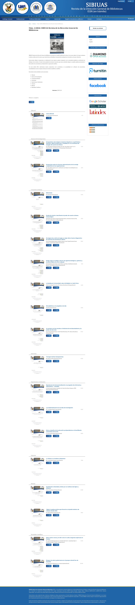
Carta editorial (50, 113)
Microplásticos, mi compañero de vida (56, 306)
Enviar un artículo (98, 28)
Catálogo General (7, 19)
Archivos (34, 23)
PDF (32, 102)
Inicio (30, 23)
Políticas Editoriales (35, 19)
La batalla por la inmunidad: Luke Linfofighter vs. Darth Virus (62, 283)
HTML (56, 150)
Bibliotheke (49, 193)
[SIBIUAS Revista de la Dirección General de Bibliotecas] (97, 113)
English (90, 39)
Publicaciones (20, 19)
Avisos (47, 19)
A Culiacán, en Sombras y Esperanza (55, 458)
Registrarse (121, 1)
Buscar (131, 18)
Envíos (89, 19)
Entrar (129, 1)
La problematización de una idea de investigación (59, 407)
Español (91, 41)
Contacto (99, 19)
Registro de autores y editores (74, 19)
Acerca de (57, 19)
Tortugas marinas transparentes (54, 356)
